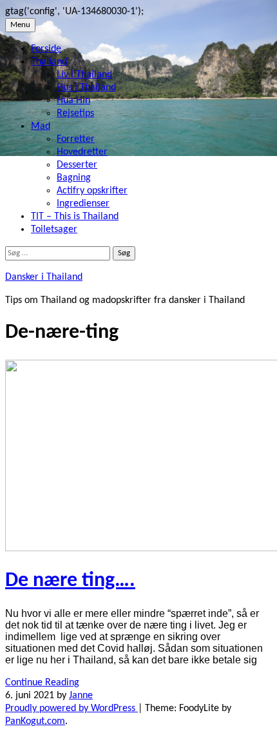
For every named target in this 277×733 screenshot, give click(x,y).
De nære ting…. (70, 581)
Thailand (49, 62)
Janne (81, 695)
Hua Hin (73, 100)
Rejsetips (75, 113)
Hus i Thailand (86, 88)
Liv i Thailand (84, 75)
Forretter (76, 139)
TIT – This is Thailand (75, 216)
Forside (46, 49)
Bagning (74, 178)
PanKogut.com (35, 721)
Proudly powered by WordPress (71, 708)
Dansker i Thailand (43, 277)
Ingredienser (83, 204)
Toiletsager (54, 229)
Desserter (77, 165)
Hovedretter (82, 152)
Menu (20, 25)
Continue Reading (42, 683)
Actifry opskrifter (92, 191)
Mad (40, 126)
